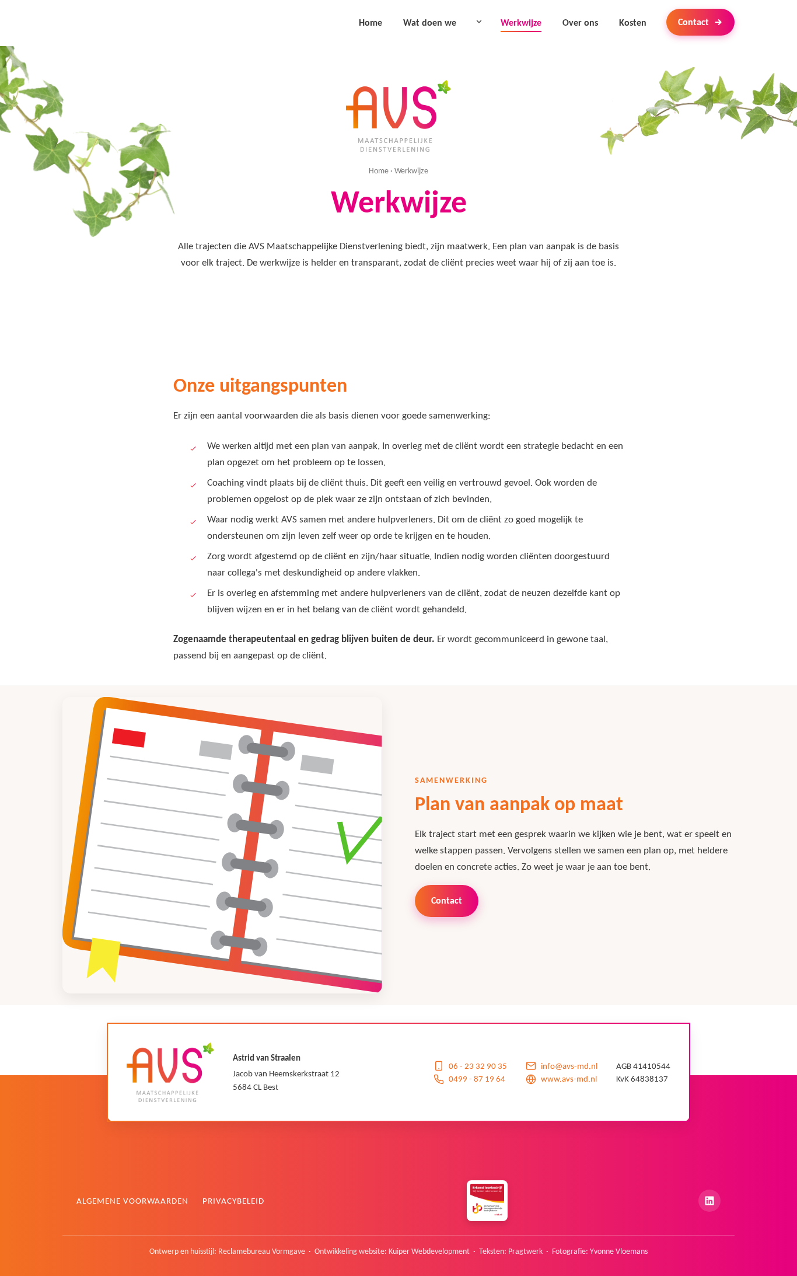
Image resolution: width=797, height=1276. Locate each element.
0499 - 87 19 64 (477, 1078)
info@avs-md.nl (569, 1066)
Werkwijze (521, 22)
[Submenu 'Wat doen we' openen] (479, 22)
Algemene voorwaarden (132, 1200)
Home (370, 22)
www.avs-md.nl (569, 1078)
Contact (693, 21)
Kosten (632, 22)
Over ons (580, 22)
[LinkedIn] (709, 1201)
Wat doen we (429, 22)
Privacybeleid (233, 1200)
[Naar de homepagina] (398, 116)
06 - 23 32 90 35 (478, 1066)
